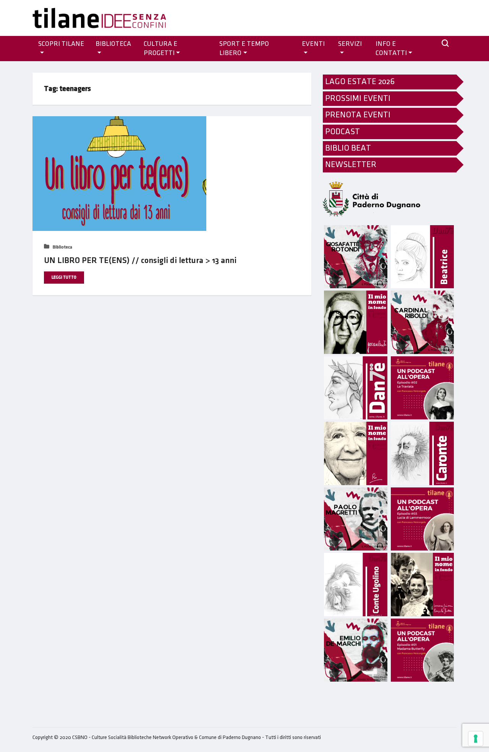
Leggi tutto (64, 277)
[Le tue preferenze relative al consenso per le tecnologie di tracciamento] (475, 738)
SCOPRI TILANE (61, 44)
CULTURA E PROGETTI (160, 48)
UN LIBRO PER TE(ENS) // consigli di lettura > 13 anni (140, 261)
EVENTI (313, 44)
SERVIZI (350, 44)
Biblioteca (113, 44)
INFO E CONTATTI (391, 48)
